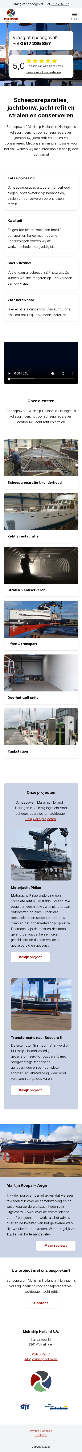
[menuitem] (74, 14)
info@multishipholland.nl (41, 1359)
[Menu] (74, 14)
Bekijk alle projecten (40, 819)
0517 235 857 (60, 4)
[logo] (24, 15)
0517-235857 (41, 1354)
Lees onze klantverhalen (43, 72)
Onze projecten (41, 792)
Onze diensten (41, 401)
